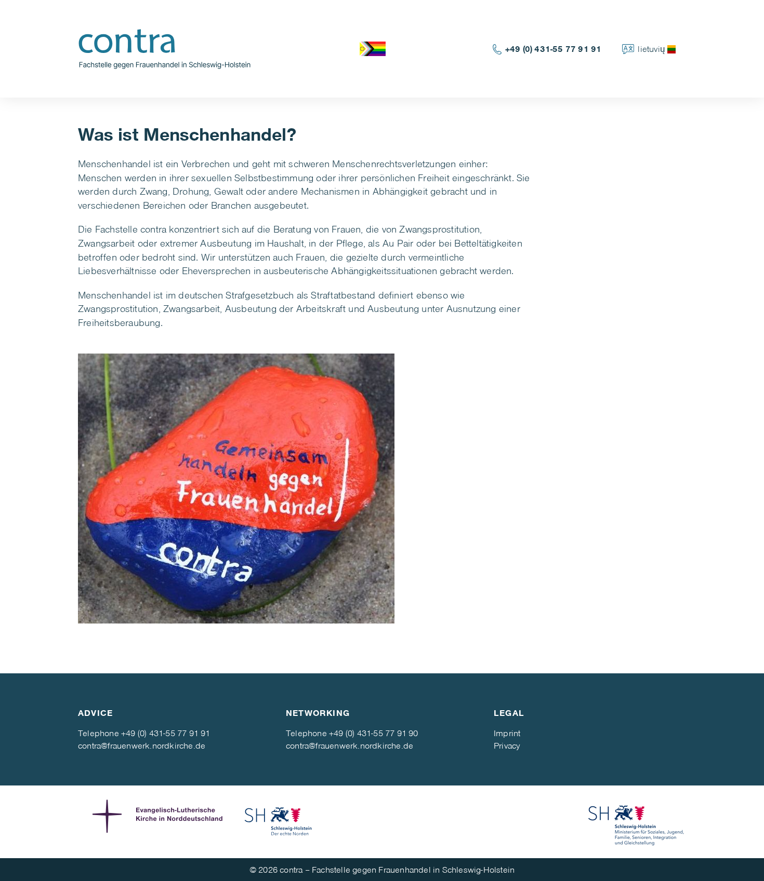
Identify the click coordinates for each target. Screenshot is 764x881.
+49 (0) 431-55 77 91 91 (553, 48)
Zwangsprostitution (118, 308)
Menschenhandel (114, 295)
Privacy (507, 745)
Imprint (507, 732)
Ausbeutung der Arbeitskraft (285, 308)
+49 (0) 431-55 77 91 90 (373, 732)
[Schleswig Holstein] (278, 821)
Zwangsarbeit (191, 308)
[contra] (169, 47)
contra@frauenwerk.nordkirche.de (141, 745)
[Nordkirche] (160, 821)
